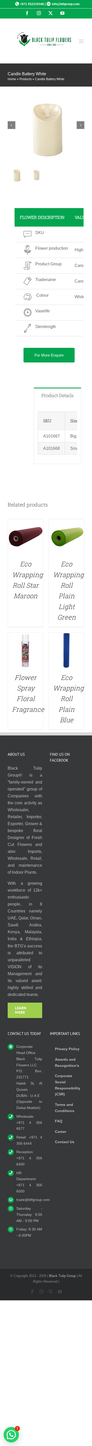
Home (12, 79)
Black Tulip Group (62, 1276)
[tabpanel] (57, 433)
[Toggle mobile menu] (81, 41)
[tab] (57, 395)
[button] (11, 1434)
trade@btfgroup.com (29, 1200)
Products (25, 79)
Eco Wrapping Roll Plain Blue (68, 698)
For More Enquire (49, 355)
